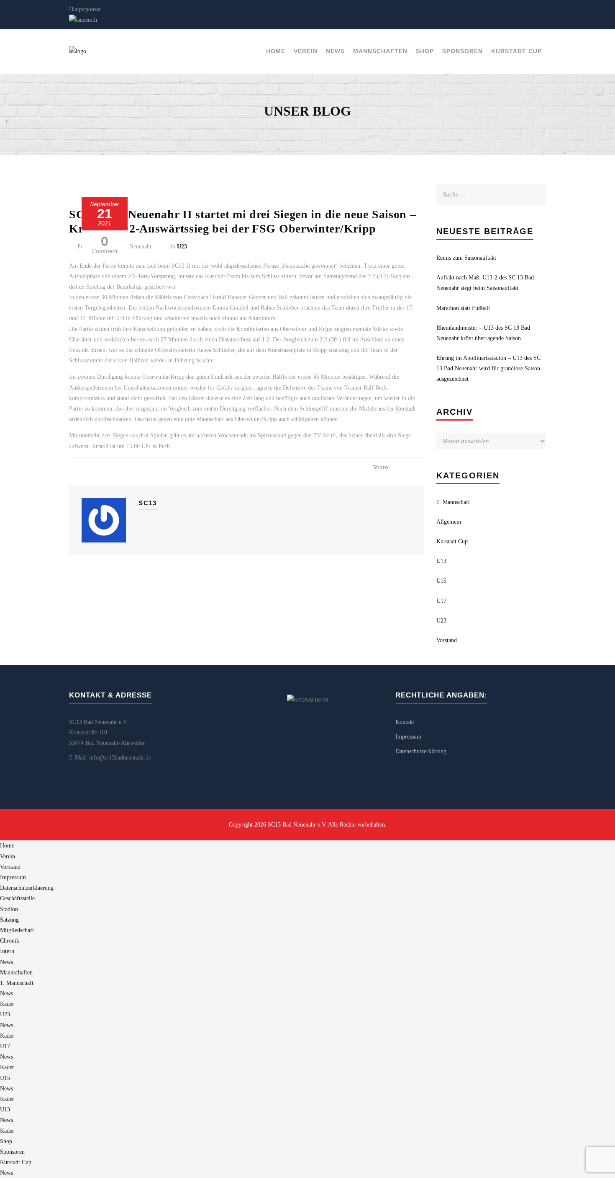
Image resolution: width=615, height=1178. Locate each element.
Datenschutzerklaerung (27, 888)
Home (275, 51)
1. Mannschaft (453, 502)
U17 (441, 601)
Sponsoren (462, 51)
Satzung (9, 920)
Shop (425, 51)
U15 (441, 581)
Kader (7, 1004)
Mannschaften (380, 51)
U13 (441, 561)
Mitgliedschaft (17, 930)
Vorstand (446, 640)
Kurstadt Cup (516, 51)
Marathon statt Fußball (463, 308)
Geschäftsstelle (17, 898)
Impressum (408, 737)
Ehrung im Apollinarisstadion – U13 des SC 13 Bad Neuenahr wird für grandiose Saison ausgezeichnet (488, 368)
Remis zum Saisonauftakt (466, 258)
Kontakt (404, 722)
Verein (306, 51)
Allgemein (448, 522)
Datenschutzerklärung (420, 751)
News (335, 51)
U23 (182, 246)
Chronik (9, 941)
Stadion (9, 909)
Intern (7, 951)
